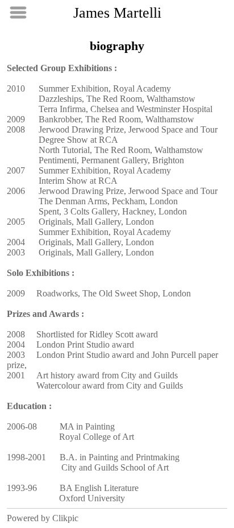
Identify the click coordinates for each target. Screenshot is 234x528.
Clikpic (65, 518)
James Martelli (117, 13)
